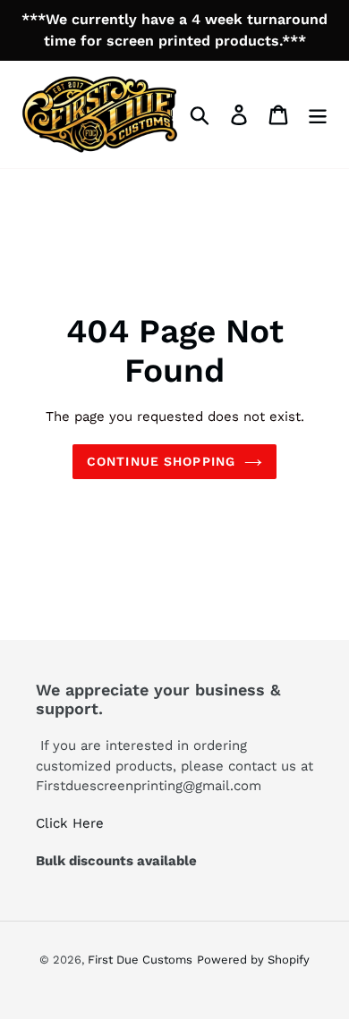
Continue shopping (161, 461)
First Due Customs (140, 959)
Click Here (72, 823)
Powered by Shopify (253, 959)
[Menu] (317, 115)
